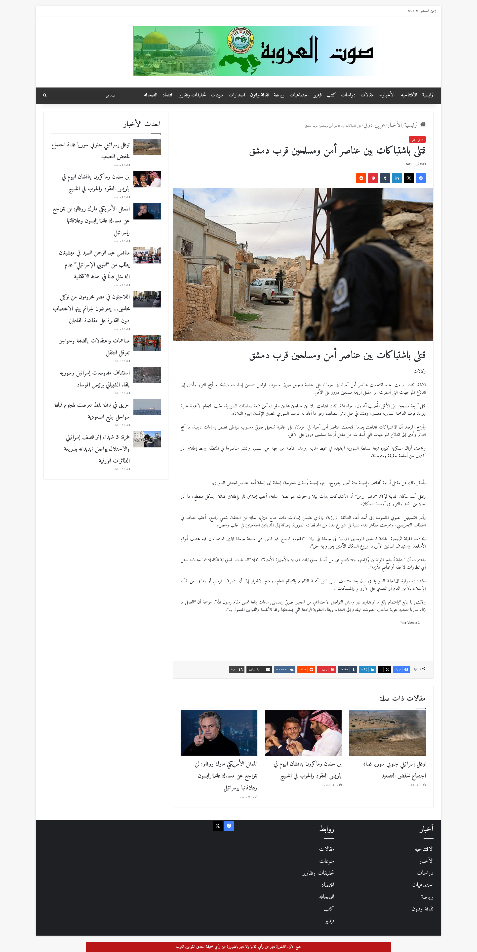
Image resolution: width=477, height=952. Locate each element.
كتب (331, 95)
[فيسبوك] (421, 178)
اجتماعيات (299, 95)
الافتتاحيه (409, 95)
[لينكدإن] (397, 178)
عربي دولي (374, 125)
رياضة (279, 95)
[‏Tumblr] (385, 178)
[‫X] (409, 178)
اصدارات (237, 95)
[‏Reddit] (361, 178)
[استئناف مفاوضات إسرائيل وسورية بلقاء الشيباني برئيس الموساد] (147, 375)
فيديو (318, 95)
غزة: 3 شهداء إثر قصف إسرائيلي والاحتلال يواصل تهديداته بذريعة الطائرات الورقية (97, 449)
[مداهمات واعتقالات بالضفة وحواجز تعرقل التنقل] (147, 343)
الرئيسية (428, 95)
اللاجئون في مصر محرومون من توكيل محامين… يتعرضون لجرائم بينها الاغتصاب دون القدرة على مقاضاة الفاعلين (91, 309)
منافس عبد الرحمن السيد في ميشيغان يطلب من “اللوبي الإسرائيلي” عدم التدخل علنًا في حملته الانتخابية (94, 265)
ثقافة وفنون (259, 95)
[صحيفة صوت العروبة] (285, 51)
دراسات (348, 95)
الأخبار (388, 95)
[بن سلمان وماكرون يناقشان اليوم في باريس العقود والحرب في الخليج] (303, 733)
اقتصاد (168, 95)
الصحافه (151, 95)
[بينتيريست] (373, 178)
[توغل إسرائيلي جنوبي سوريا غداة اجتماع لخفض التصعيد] (387, 733)
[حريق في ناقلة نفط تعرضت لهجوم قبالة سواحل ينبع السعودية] (147, 407)
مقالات (367, 95)
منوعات (217, 95)
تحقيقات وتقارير (192, 95)
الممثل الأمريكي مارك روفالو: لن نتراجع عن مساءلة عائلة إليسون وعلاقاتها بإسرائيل (226, 776)
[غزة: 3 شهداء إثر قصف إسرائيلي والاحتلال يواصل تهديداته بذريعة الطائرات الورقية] (147, 439)
